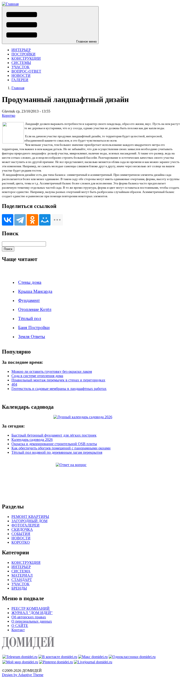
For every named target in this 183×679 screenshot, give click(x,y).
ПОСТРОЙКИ (23, 54)
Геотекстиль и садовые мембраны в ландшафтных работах (59, 389)
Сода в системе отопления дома (37, 376)
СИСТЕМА (20, 571)
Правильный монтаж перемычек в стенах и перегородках (58, 380)
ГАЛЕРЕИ (19, 80)
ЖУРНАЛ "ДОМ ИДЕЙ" (32, 613)
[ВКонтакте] (7, 220)
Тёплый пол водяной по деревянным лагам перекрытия (56, 452)
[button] (50, 25)
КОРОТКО (20, 542)
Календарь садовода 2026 (32, 440)
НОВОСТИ (20, 76)
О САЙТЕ (19, 626)
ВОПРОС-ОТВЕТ (26, 71)
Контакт (18, 630)
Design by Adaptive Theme (22, 675)
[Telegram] (20, 220)
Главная (17, 88)
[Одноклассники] (32, 220)
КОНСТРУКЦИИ (26, 58)
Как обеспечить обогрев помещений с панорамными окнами (61, 448)
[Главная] (10, 4)
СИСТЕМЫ (21, 63)
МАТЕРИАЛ (22, 575)
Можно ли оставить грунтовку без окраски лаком (51, 371)
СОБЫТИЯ (20, 534)
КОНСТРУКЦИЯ (26, 563)
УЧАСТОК (20, 67)
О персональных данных (31, 621)
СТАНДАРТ (21, 580)
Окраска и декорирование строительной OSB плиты (54, 444)
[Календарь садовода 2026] (91, 417)
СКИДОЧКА (22, 529)
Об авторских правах (28, 617)
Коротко (8, 115)
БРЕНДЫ (19, 588)
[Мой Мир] (45, 220)
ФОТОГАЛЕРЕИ (25, 525)
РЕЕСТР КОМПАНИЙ (30, 608)
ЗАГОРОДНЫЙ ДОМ (29, 521)
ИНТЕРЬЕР (21, 50)
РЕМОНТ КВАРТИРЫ (30, 517)
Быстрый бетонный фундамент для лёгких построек (54, 435)
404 (14, 384)
